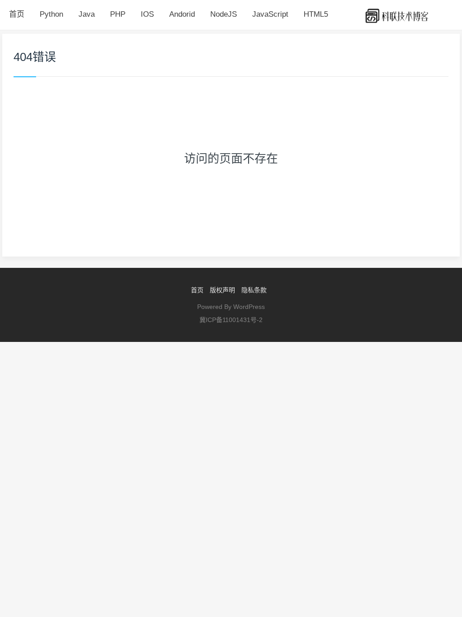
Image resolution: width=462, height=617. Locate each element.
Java (87, 14)
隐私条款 (254, 290)
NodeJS (223, 14)
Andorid (182, 14)
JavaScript (270, 14)
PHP (117, 14)
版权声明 (222, 290)
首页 (16, 14)
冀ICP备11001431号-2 (231, 319)
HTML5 (316, 14)
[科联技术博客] (397, 15)
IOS (147, 14)
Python (51, 14)
